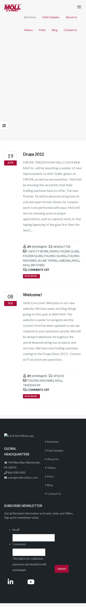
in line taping (47, 260)
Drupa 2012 (33, 154)
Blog (50, 485)
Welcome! (32, 294)
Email (16, 529)
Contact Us (54, 493)
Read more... (31, 276)
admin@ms (39, 246)
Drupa (53, 251)
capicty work (38, 251)
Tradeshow (31, 385)
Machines (53, 441)
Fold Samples (55, 450)
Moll (76, 260)
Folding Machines (41, 380)
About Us (53, 459)
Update (58, 376)
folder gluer (69, 251)
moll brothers (34, 265)
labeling (65, 260)
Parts (50, 476)
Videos (51, 467)
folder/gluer (33, 256)
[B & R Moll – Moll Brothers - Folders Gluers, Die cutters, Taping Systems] (12, 8)
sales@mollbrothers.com (23, 477)
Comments (19, 544)
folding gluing (55, 256)
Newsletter (62, 246)
